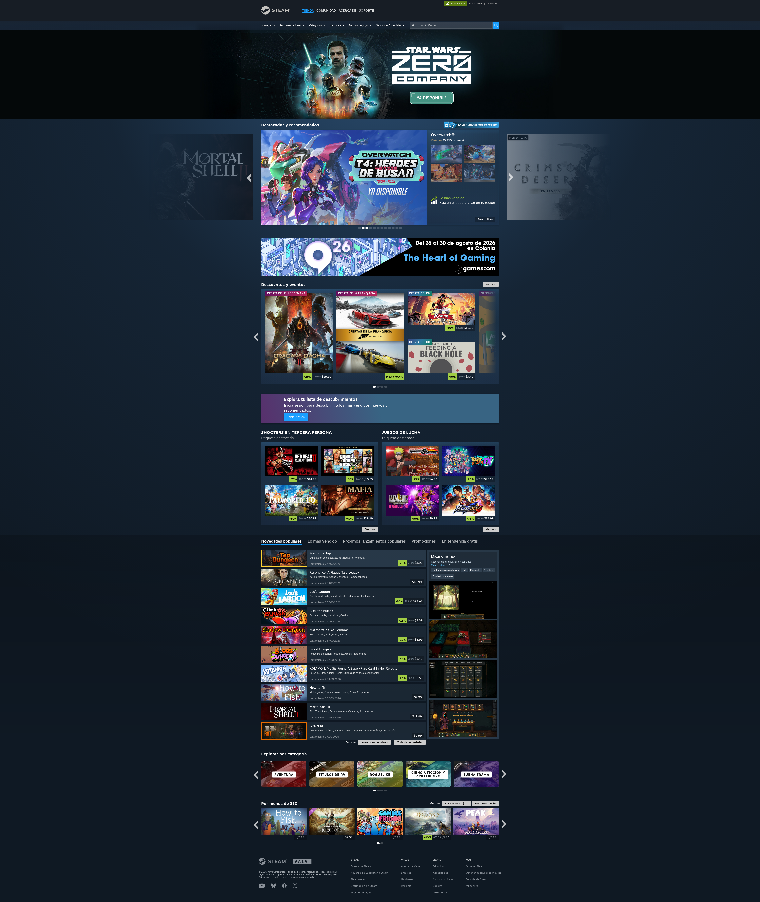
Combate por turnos (443, 576)
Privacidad (439, 866)
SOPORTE (366, 10)
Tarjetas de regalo (361, 892)
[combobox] (451, 25)
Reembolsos (440, 892)
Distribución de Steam (364, 885)
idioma (490, 3)
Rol (464, 570)
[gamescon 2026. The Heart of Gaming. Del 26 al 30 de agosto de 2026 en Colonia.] (380, 257)
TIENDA (308, 10)
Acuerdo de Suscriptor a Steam (369, 872)
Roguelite (475, 570)
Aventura (488, 570)
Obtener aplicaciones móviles (483, 872)
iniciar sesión (475, 3)
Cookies (437, 885)
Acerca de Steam (361, 866)
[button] (268, 25)
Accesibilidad (440, 872)
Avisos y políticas (443, 879)
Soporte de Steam (476, 879)
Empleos (406, 872)
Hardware (407, 879)
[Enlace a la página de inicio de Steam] (275, 13)
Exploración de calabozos (446, 570)
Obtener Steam (475, 866)
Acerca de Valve (410, 866)
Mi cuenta (472, 885)
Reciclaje (406, 885)
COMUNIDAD (326, 10)
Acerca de (347, 10)
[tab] (281, 541)
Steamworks (358, 879)
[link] (299, 336)
